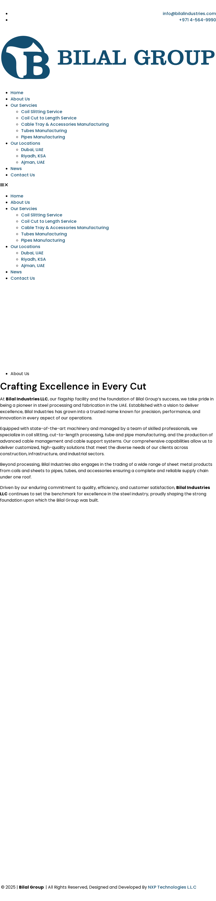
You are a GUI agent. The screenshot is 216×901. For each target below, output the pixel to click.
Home (17, 93)
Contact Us (23, 175)
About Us (20, 99)
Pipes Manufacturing (43, 137)
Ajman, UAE (33, 162)
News (16, 169)
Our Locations (25, 143)
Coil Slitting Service (41, 112)
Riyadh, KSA (33, 156)
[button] (108, 185)
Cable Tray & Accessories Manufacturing (65, 124)
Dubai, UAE (32, 150)
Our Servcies (24, 105)
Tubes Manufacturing (44, 131)
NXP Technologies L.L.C (172, 887)
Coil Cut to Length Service (48, 118)
